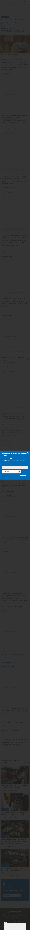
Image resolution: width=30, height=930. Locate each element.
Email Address (7, 465)
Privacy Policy (23, 475)
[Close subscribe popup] (28, 453)
